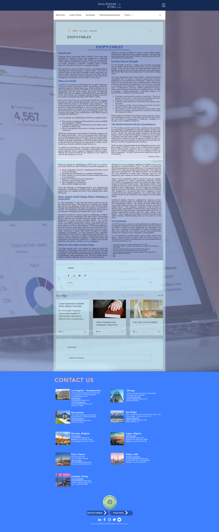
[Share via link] (85, 275)
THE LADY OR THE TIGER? (145, 322)
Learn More (75, 15)
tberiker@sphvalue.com (81, 481)
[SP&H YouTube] (119, 520)
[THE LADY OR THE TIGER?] (146, 309)
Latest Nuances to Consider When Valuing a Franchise (71, 304)
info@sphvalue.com (79, 396)
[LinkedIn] (100, 520)
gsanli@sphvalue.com (135, 438)
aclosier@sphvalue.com (81, 462)
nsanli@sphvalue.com (80, 400)
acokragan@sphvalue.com (137, 458)
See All (160, 295)
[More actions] (150, 30)
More (127, 15)
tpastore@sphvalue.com (81, 404)
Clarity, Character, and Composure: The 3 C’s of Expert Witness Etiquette (107, 323)
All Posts (60, 15)
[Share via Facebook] (68, 275)
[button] (163, 5)
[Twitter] (114, 520)
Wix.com (125, 524)
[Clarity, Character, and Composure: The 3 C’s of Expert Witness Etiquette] (109, 309)
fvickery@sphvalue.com (81, 420)
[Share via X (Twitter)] (74, 275)
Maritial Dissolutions (109, 15)
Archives (90, 15)
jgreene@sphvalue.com (136, 420)
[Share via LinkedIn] (79, 275)
